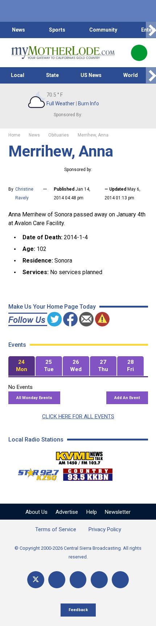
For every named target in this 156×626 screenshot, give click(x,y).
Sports (57, 30)
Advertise (67, 512)
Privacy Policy (105, 529)
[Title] (120, 579)
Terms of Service (55, 529)
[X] (35, 579)
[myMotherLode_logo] (63, 52)
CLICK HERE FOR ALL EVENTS (78, 416)
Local (17, 75)
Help (91, 512)
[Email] (99, 579)
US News (91, 75)
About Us (36, 512)
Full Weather (60, 103)
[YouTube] (78, 579)
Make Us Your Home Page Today (52, 306)
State (52, 75)
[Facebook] (56, 579)
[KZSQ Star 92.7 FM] (35, 472)
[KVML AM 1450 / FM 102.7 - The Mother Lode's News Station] (79, 456)
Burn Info (88, 103)
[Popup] (139, 53)
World (130, 75)
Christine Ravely (24, 193)
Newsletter (118, 512)
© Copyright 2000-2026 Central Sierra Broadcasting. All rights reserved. (78, 552)
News (18, 30)
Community (103, 30)
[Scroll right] (151, 30)
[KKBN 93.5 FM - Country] (88, 472)
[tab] (21, 366)
